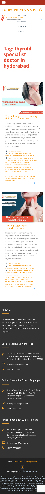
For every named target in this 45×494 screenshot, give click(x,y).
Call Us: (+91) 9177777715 (19, 10)
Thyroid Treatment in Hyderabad (23, 155)
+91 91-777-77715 (14, 369)
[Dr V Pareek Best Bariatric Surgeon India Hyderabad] (8, 23)
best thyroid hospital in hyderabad (20, 158)
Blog (10, 153)
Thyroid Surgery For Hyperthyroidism (16, 226)
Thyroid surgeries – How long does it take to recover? (21, 117)
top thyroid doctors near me (22, 286)
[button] (4, 2)
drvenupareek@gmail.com (17, 364)
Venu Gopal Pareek (15, 151)
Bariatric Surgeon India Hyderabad (25, 462)
